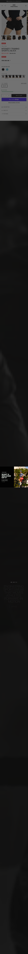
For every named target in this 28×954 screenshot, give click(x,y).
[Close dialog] (27, 467)
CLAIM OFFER (4, 480)
